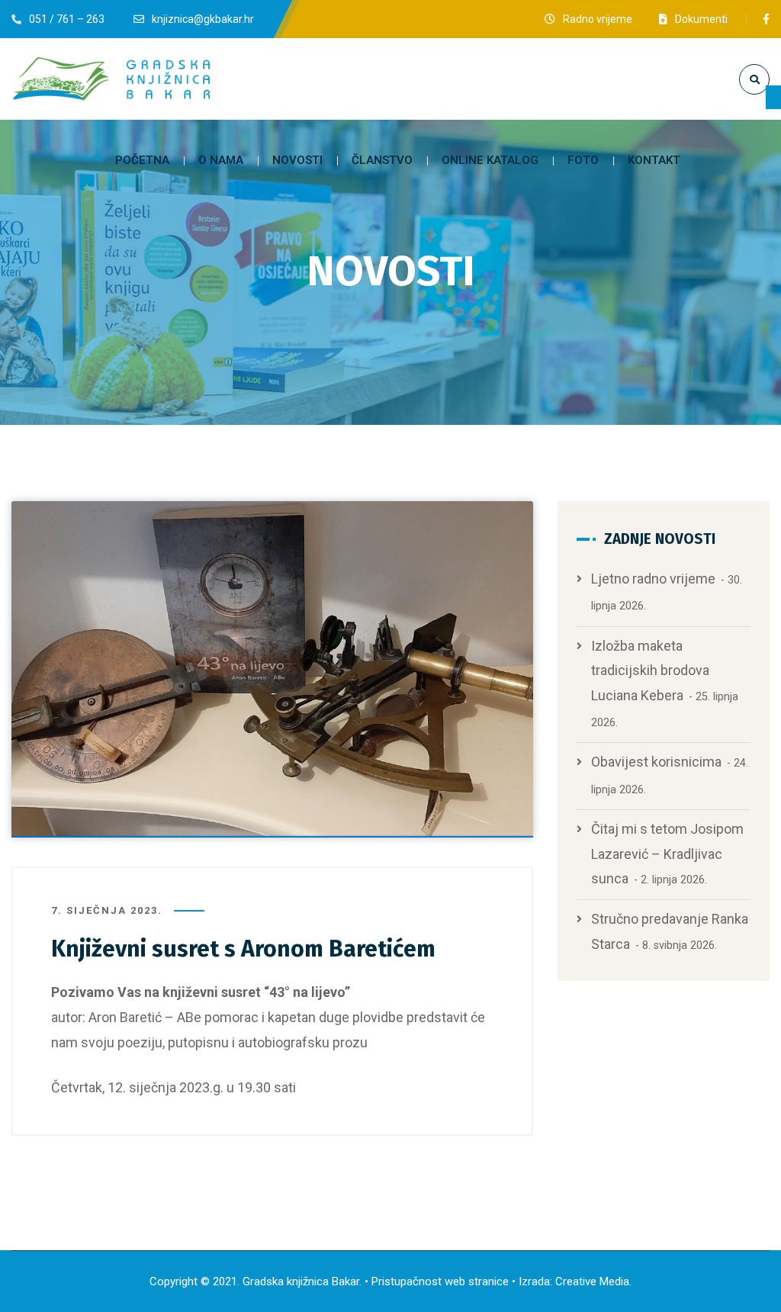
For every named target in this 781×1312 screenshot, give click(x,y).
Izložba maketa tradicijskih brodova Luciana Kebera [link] (650, 670)
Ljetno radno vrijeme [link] (653, 579)
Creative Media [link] (592, 1281)
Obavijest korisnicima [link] (656, 762)
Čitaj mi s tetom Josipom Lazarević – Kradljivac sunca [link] (667, 853)
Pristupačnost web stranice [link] (440, 1281)
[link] (773, 97)
